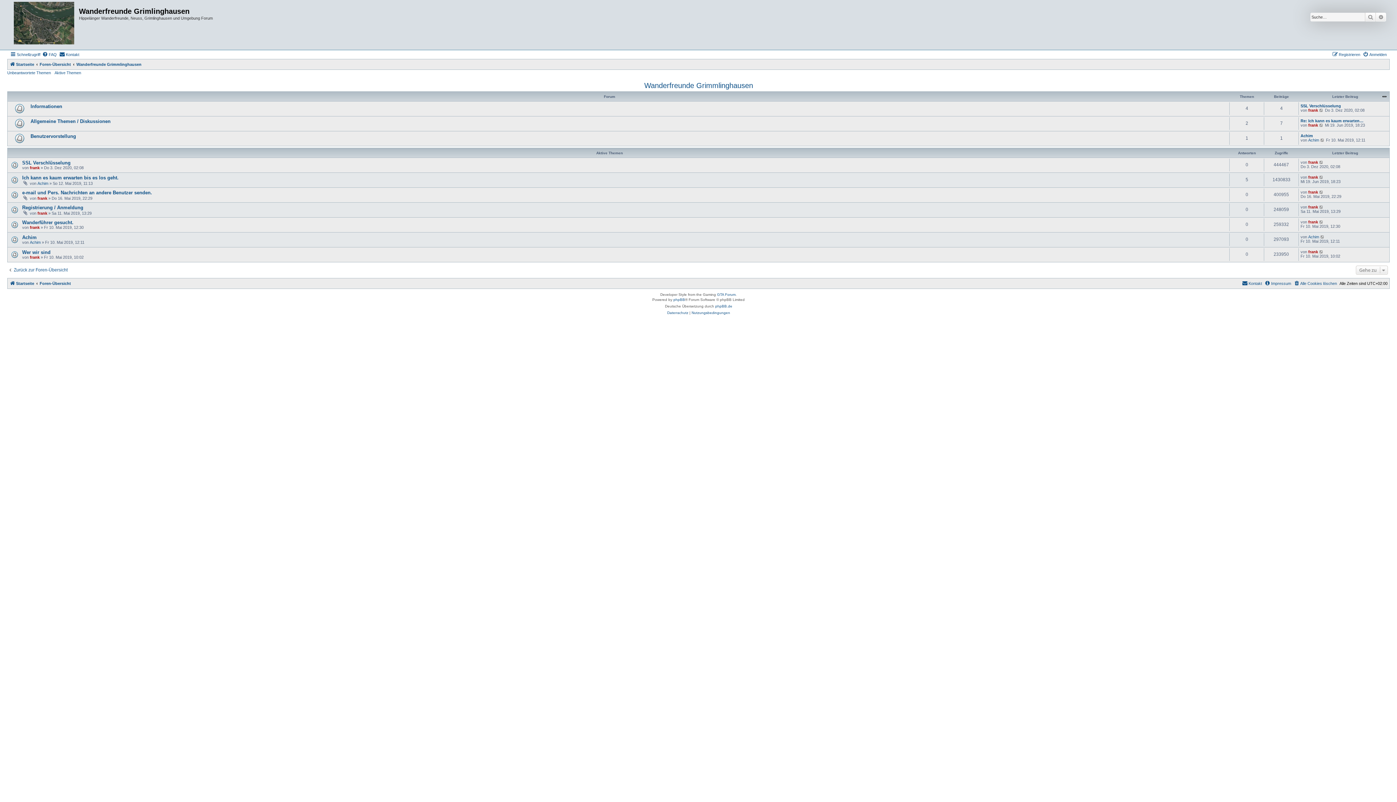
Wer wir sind (36, 252)
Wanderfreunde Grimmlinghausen (698, 86)
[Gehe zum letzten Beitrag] (1321, 162)
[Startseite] (44, 25)
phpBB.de (723, 306)
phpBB (679, 300)
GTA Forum (726, 295)
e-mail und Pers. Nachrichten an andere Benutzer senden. (87, 192)
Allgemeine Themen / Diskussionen (71, 121)
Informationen (46, 106)
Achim (1307, 136)
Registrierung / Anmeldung (52, 207)
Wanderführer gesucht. (47, 222)
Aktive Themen (68, 73)
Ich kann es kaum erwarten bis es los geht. (70, 177)
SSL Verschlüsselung (1321, 106)
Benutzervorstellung (53, 136)
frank (1313, 110)
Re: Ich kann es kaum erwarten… (1332, 121)
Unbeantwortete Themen (29, 73)
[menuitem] (49, 54)
